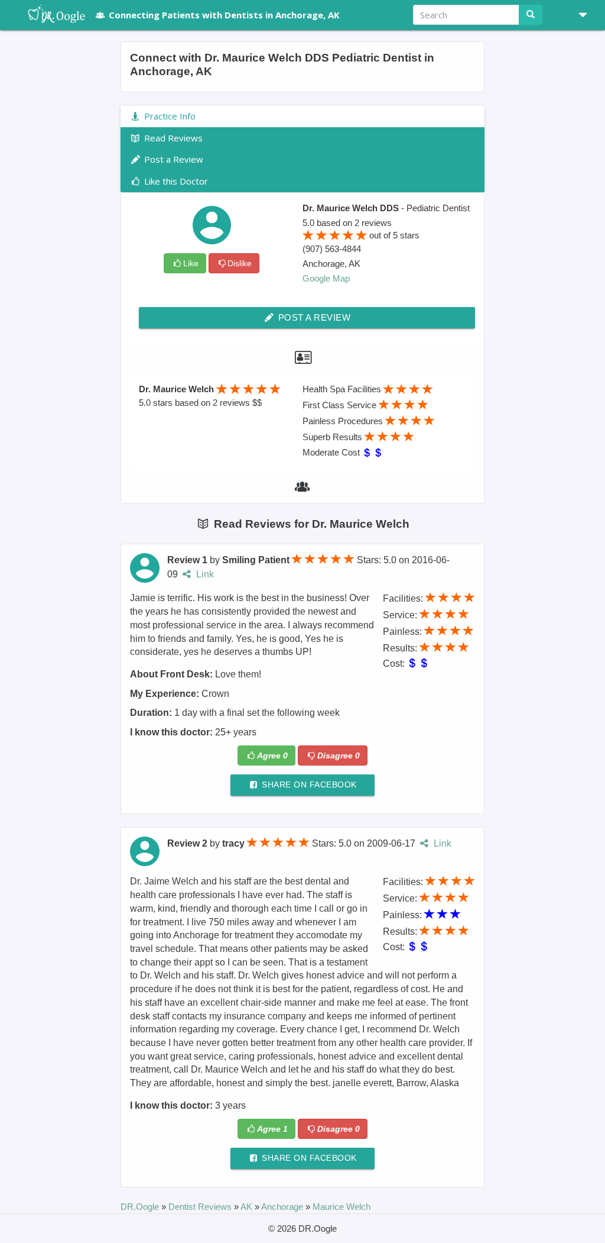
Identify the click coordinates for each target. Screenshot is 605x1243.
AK (247, 1207)
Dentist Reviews (201, 1207)
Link (203, 574)
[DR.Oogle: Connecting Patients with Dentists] (50, 15)
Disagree (338, 755)
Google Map (326, 278)
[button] (578, 15)
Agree (272, 755)
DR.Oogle (141, 1207)
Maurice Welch (341, 1207)
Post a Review (312, 317)
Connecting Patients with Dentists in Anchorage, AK (224, 15)
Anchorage (283, 1207)
